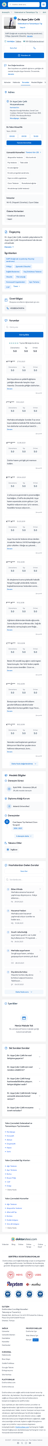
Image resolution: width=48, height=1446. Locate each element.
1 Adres (18, 41)
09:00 (12, 136)
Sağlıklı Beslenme (12, 272)
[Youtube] (30, 1443)
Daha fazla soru (22, 992)
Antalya (11, 41)
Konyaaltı (10, 1136)
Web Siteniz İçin (32, 1335)
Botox (9, 1174)
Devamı (9, 389)
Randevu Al (25, 55)
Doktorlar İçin (31, 1331)
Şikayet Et (39, 393)
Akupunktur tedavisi (14, 1208)
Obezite (9, 277)
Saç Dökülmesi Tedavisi (32, 272)
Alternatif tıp (12, 1212)
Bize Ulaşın (6, 1359)
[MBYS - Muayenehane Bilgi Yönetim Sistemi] (15, 1275)
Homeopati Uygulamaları (15, 282)
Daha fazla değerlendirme (22, 764)
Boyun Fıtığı (11, 1178)
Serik (9, 1151)
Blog (13, 1244)
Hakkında (16, 82)
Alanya (9, 1140)
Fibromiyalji (20, 277)
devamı (30, 36)
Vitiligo (9, 266)
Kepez (9, 1148)
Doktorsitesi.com (8, 1382)
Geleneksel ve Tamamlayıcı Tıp (26, 12)
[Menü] (43, 4)
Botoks (9, 1216)
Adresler (7, 82)
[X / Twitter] (22, 1443)
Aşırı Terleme (34, 282)
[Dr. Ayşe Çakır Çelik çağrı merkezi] (34, 48)
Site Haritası (6, 1375)
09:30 (24, 136)
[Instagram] (26, 1443)
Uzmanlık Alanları (8, 1335)
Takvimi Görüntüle (24, 143)
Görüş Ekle (24, 334)
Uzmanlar (5, 1331)
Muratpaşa (14, 118)
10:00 (36, 136)
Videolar (5, 1244)
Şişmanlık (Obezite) (23, 266)
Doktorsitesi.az (8, 1387)
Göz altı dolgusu (13, 1224)
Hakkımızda (6, 1355)
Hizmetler (5, 1342)
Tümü (15, 286)
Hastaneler (6, 1345)
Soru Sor (13, 48)
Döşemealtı (11, 1144)
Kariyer (32, 1340)
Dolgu (9, 1186)
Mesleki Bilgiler (37, 82)
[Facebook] (18, 1443)
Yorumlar (25, 82)
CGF (8, 287)
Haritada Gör (14, 107)
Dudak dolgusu (12, 1220)
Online (20, 1244)
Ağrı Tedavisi (12, 1166)
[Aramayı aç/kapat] (7, 327)
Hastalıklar (6, 1338)
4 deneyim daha (22, 836)
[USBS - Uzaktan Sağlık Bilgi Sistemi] (33, 1275)
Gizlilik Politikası (8, 1363)
